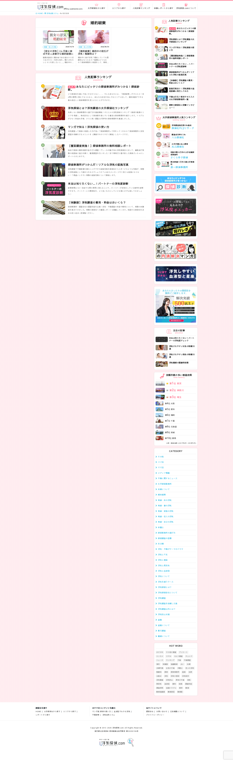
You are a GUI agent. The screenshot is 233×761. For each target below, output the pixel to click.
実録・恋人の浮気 (165, 516)
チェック (189, 656)
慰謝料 (158, 672)
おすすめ (159, 652)
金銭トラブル (171, 688)
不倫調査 (187, 660)
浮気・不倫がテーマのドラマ (170, 549)
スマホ (168, 656)
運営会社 (149, 711)
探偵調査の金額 (165, 538)
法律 (190, 672)
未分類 (161, 543)
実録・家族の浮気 (165, 511)
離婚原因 (171, 692)
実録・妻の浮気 (165, 505)
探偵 (166, 672)
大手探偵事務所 (165, 483)
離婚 (187, 688)
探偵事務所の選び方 (166, 532)
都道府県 (159, 688)
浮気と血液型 (164, 570)
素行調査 (162, 630)
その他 (161, 456)
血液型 (167, 684)
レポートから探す (43, 715)
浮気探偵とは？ (165, 587)
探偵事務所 (175, 672)
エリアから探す (69, 711)
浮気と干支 (163, 554)
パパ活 (161, 462)
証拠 (180, 684)
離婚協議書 (160, 692)
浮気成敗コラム (108, 715)
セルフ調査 (178, 656)
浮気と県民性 (164, 565)
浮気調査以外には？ (166, 609)
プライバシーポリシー (155, 715)
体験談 (165, 664)
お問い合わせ (161, 711)
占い (182, 664)
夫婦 (188, 664)
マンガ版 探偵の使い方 (101, 711)
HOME (38, 711)
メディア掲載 (164, 473)
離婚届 (180, 692)
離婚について (164, 636)
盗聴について (164, 625)
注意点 (158, 676)
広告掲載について (177, 711)
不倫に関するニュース (167, 478)
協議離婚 (174, 664)
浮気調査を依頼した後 (167, 603)
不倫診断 (96, 715)
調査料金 (188, 684)
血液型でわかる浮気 (122, 711)
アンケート (183, 652)
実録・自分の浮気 (165, 521)
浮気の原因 (175, 676)
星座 (184, 672)
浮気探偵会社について (167, 592)
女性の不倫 (170, 668)
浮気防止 (169, 680)
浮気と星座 (163, 560)
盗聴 (160, 619)
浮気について (164, 576)
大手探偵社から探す (52, 711)
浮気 (166, 676)
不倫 (179, 660)
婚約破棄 (162, 494)
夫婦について (164, 489)
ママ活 (161, 467)
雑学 (181, 688)
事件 (158, 664)
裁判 (174, 684)
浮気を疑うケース (165, 581)
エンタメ (159, 656)
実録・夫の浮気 (165, 500)
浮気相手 (185, 676)
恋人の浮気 (190, 668)
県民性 (158, 684)
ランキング (170, 660)
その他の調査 (171, 652)
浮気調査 (162, 598)
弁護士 (161, 527)
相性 (189, 680)
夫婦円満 (159, 668)
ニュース (159, 660)
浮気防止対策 (164, 614)
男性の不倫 (180, 680)
